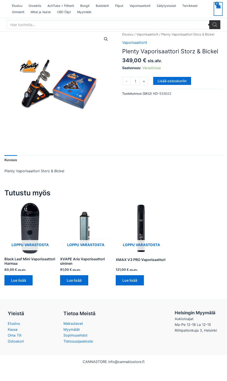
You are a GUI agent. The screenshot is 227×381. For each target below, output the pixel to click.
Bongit (85, 6)
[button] (106, 39)
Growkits (35, 6)
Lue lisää (18, 280)
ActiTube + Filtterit (60, 6)
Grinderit (18, 12)
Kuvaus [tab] (10, 160)
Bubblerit (102, 6)
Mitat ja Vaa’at (41, 12)
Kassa (13, 329)
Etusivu (17, 6)
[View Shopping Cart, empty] (218, 9)
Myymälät (84, 12)
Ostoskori (16, 341)
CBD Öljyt (64, 12)
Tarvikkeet (190, 6)
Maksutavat (73, 323)
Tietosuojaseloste (78, 341)
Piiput (119, 6)
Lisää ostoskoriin (172, 81)
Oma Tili (15, 335)
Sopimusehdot (75, 335)
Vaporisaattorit (140, 6)
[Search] (214, 24)
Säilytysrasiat (166, 6)
